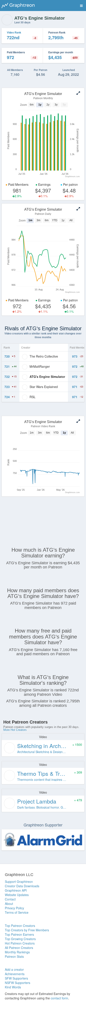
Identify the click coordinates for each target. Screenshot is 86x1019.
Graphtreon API (16, 890)
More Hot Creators (15, 729)
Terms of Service (16, 912)
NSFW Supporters (17, 982)
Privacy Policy (14, 908)
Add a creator (14, 969)
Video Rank (14, 32)
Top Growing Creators (20, 939)
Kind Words (13, 987)
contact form (59, 998)
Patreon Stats (14, 956)
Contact (10, 899)
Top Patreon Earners (19, 934)
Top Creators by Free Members (27, 930)
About (9, 903)
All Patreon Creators (19, 947)
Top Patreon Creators (20, 925)
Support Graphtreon (19, 881)
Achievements (14, 974)
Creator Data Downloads (22, 886)
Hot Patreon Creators (20, 943)
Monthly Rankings (17, 952)
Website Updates (17, 895)
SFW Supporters (16, 978)
